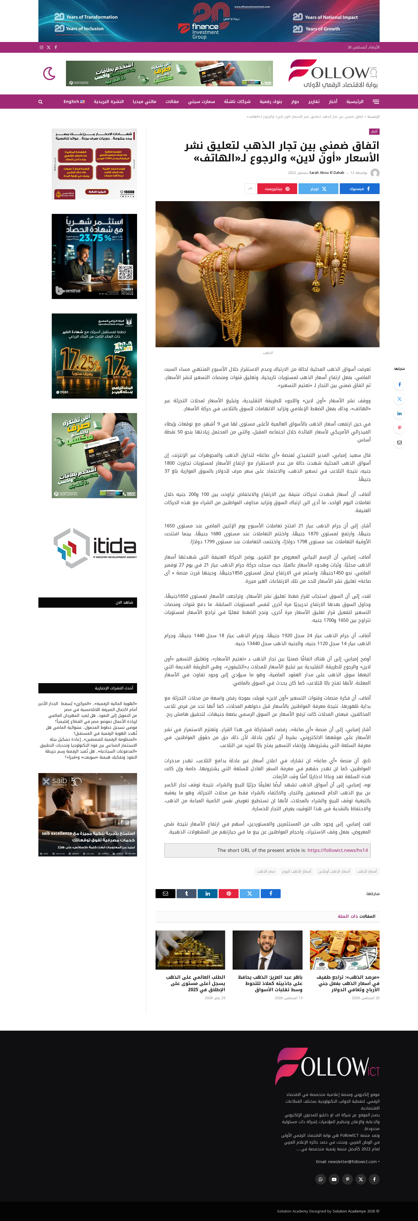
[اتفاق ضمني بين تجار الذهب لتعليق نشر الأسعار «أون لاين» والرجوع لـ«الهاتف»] (268, 274)
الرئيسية (354, 102)
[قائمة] (376, 101)
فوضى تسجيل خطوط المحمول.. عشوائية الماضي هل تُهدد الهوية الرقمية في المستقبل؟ (91, 730)
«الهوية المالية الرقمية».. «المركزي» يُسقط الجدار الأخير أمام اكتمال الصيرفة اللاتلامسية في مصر (87, 706)
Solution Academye (349, 1211)
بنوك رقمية (271, 102)
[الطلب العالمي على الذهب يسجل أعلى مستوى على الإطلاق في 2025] (190, 950)
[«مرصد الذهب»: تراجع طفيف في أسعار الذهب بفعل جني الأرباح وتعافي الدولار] (345, 950)
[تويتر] (399, 399)
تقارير (314, 102)
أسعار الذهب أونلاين (334, 871)
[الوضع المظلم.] (49, 73)
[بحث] (41, 101)
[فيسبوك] (399, 384)
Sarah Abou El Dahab (326, 173)
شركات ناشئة (237, 102)
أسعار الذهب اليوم (296, 871)
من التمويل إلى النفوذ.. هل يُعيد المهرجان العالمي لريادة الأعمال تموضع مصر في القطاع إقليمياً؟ (92, 718)
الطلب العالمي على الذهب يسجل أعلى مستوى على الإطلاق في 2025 (195, 983)
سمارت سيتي (201, 102)
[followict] (331, 73)
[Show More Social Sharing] (250, 188)
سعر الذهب (266, 871)
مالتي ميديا (144, 102)
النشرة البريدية (108, 102)
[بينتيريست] (399, 427)
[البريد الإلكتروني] (399, 442)
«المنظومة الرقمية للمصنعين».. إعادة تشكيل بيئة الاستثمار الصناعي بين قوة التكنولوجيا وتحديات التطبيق (88, 742)
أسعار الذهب (367, 871)
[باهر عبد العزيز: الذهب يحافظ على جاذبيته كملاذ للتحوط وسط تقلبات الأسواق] (267, 950)
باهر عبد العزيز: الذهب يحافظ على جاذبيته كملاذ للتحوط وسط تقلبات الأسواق (270, 983)
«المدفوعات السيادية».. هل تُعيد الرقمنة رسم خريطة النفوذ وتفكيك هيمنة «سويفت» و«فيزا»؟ (91, 754)
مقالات (172, 102)
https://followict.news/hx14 (338, 850)
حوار (295, 102)
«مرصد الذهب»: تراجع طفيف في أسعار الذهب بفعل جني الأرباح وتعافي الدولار (348, 983)
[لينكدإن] (399, 413)
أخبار (333, 102)
